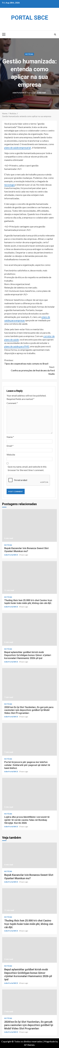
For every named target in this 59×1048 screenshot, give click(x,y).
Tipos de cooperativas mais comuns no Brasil (26, 362)
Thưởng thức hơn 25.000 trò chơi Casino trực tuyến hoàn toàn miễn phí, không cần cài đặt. (29, 577)
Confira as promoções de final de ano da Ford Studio (33, 370)
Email (10, 445)
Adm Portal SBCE (20, 93)
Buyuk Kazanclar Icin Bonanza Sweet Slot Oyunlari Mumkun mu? (29, 525)
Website (11, 454)
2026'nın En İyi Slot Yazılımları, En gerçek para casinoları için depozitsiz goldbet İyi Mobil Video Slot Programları (29, 684)
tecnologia (9, 184)
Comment (12, 403)
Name (10, 437)
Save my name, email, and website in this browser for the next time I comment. (27, 468)
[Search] (55, 34)
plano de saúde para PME (16, 346)
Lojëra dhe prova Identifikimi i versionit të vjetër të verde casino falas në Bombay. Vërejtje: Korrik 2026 (29, 794)
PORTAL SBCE (29, 17)
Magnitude (49, 1041)
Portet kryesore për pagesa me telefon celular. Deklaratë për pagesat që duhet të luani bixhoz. (29, 739)
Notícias (29, 54)
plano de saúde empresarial (17, 147)
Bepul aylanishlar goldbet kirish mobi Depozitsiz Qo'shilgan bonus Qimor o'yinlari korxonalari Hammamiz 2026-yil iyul (29, 629)
